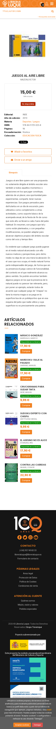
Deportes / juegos (31, 121)
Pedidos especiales (28, 609)
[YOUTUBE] (36, 537)
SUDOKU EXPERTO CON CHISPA (33, 415)
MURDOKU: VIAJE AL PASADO (31, 361)
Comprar (26, 351)
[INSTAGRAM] (30, 537)
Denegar (37, 725)
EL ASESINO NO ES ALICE (33, 440)
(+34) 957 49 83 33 (28, 550)
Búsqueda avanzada (47, 17)
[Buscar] (52, 11)
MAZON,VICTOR (28, 79)
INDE (25, 114)
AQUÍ (49, 710)
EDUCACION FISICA (32, 135)
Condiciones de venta (28, 586)
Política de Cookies (28, 582)
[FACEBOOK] (19, 537)
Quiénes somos (28, 601)
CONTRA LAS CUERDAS (33, 464)
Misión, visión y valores (28, 605)
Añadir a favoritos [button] (23, 151)
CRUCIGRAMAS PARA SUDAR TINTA (32, 388)
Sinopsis (13, 172)
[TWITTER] (25, 537)
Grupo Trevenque (34, 627)
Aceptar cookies (22, 725)
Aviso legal (28, 573)
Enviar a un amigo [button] (23, 159)
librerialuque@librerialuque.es (28, 554)
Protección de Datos (28, 577)
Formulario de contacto (28, 558)
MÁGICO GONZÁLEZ (31, 335)
